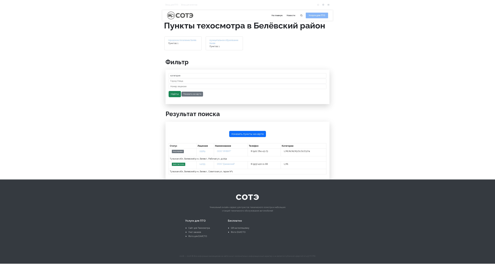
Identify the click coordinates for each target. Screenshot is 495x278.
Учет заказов (194, 232)
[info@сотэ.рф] (328, 5)
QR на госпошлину (240, 228)
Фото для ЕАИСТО (197, 236)
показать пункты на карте (247, 134)
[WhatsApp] (318, 5)
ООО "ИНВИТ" (224, 151)
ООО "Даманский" (226, 164)
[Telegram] (323, 5)
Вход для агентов (189, 5)
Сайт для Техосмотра (199, 228)
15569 (202, 151)
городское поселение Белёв (182, 40)
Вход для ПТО (172, 5)
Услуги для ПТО (317, 15)
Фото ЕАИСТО (238, 232)
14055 (202, 164)
